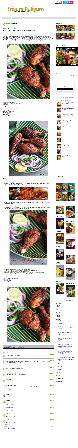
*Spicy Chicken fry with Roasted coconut (10, 278)
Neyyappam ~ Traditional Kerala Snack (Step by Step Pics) (67, 126)
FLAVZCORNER (8, 360)
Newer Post (5, 426)
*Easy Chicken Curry (7, 282)
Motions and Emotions (10, 373)
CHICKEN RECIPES (16, 347)
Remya (7, 379)
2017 (58, 318)
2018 (58, 316)
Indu (6, 419)
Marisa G (8, 395)
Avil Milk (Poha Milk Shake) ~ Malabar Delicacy (67, 121)
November (60, 320)
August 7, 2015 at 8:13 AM (10, 422)
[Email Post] (14, 346)
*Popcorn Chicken (6, 283)
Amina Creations (9, 407)
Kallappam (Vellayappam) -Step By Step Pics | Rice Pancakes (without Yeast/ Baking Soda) (68, 145)
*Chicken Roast (6, 281)
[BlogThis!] (17, 346)
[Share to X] (18, 346)
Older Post (51, 426)
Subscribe (65, 89)
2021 (58, 312)
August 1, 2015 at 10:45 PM (10, 416)
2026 (58, 305)
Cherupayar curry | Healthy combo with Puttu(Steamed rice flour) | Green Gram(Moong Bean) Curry (68, 115)
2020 (58, 313)
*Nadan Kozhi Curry (6, 279)
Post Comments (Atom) (11, 428)
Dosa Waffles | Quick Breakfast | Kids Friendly (65, 338)
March (59, 366)
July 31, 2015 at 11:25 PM (10, 410)
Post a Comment (7, 424)
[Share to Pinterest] (20, 346)
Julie (7, 394)
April (59, 365)
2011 (58, 375)
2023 (58, 309)
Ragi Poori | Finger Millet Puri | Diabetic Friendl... (66, 332)
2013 (58, 372)
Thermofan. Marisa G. (9, 385)
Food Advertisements (64, 42)
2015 (58, 319)
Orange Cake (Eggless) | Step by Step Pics (65, 351)
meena (7, 413)
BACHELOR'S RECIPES (9, 347)
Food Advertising (68, 300)
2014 (58, 371)
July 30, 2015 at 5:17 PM (10, 391)
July (59, 326)
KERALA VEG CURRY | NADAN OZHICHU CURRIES (67, 103)
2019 (58, 315)
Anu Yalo (7, 367)
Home (29, 426)
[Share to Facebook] (19, 346)
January (59, 369)
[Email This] (15, 346)
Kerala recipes (22, 347)
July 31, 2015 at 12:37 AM (10, 404)
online (57, 383)
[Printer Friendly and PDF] (9, 23)
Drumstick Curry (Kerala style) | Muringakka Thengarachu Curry (67, 132)
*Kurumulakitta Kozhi (7, 280)
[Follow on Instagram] (4, 25)
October (59, 322)
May (59, 363)
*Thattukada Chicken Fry (7, 277)
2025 (58, 306)
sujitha (7, 400)
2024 (58, 308)
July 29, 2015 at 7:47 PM (10, 356)
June (59, 362)
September (60, 323)
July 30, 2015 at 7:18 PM (10, 397)
